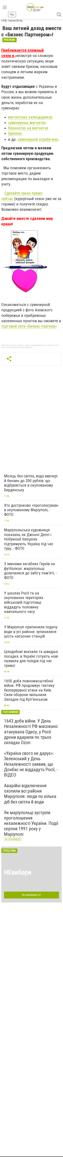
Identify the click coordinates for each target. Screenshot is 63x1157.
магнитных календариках (30, 117)
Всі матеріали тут (31, 894)
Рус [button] (12, 14)
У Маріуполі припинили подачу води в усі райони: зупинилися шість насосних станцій (30, 632)
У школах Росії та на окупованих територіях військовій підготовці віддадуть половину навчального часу (23, 602)
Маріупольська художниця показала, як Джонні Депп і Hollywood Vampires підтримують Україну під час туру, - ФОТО (28, 539)
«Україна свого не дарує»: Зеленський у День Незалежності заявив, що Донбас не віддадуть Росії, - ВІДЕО (31, 764)
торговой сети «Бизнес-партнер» (29, 326)
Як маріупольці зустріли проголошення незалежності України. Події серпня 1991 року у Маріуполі (31, 823)
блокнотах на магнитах (28, 128)
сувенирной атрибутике (38, 139)
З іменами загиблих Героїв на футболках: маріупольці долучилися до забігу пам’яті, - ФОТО (30, 570)
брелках (15, 133)
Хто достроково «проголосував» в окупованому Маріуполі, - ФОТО (31, 510)
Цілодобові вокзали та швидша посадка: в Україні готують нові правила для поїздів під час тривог (31, 658)
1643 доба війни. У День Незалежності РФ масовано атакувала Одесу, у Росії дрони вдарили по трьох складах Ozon (31, 731)
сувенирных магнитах (27, 122)
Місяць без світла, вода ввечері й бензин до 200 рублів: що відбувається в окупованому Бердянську (31, 483)
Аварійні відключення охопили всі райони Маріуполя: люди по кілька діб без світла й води (30, 794)
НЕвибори (17, 872)
